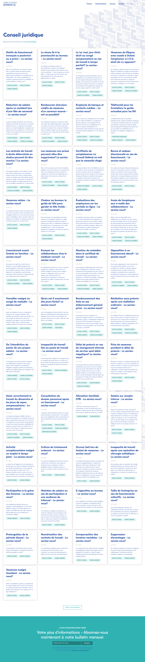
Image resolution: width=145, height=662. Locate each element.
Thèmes (89, 4)
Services (112, 4)
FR (137, 3)
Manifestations (100, 4)
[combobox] (139, 4)
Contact (122, 4)
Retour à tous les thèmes (72, 607)
